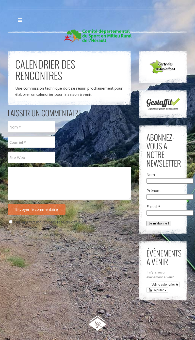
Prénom (153, 190)
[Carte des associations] (163, 66)
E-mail (153, 206)
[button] (157, 290)
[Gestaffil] (163, 104)
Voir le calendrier (164, 284)
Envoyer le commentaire (36, 209)
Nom (151, 174)
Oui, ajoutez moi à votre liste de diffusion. (50, 221)
